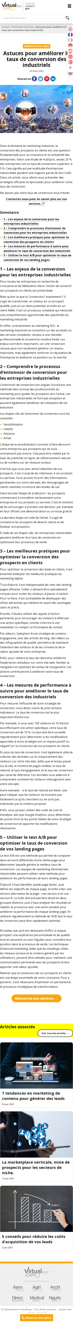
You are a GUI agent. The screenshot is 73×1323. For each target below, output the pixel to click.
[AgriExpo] (37, 1288)
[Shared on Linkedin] (53, 78)
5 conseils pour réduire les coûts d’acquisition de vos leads (33, 1239)
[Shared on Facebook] (34, 78)
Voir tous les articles (53, 1033)
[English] (70, 29)
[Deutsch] (70, 45)
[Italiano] (70, 40)
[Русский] (70, 73)
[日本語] (70, 67)
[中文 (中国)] (70, 56)
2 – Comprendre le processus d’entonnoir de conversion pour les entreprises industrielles (35, 230)
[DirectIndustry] (18, 1298)
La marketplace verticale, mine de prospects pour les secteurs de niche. (36, 1167)
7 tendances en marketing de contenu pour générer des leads (33, 1095)
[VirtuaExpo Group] (36, 1274)
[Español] (70, 51)
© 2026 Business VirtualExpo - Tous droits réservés (28, 1309)
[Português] (70, 62)
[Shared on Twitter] (40, 78)
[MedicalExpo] (37, 1298)
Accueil (5, 26)
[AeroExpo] (18, 1288)
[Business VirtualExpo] (36, 6)
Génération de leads (22, 26)
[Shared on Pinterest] (46, 78)
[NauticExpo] (55, 1298)
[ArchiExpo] (55, 1288)
